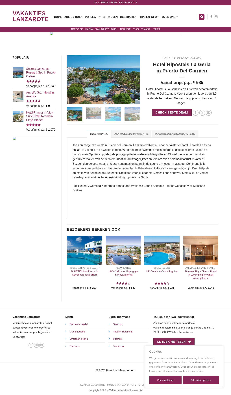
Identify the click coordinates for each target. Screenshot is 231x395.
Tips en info (148, 16)
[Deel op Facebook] (196, 113)
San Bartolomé (106, 29)
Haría (89, 29)
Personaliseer (165, 380)
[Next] (134, 80)
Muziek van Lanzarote (121, 385)
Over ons (168, 16)
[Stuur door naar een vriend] (209, 113)
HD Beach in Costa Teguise (162, 271)
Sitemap (117, 339)
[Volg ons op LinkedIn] (41, 345)
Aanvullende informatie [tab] (131, 133)
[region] (184, 367)
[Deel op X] (202, 113)
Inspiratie (127, 16)
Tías (136, 29)
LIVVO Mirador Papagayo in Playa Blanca (123, 273)
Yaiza (156, 29)
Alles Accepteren (201, 380)
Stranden (110, 16)
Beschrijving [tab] (99, 133)
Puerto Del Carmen (187, 58)
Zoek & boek (73, 16)
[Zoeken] (201, 17)
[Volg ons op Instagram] (216, 17)
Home (58, 16)
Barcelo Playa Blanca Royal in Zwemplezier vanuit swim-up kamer (201, 274)
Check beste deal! (172, 112)
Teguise (125, 29)
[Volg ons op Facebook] (211, 17)
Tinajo (146, 29)
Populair (91, 16)
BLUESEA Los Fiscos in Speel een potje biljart (84, 273)
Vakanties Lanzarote (30, 16)
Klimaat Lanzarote (92, 385)
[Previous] (73, 80)
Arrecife (77, 29)
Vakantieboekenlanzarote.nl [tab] (174, 133)
